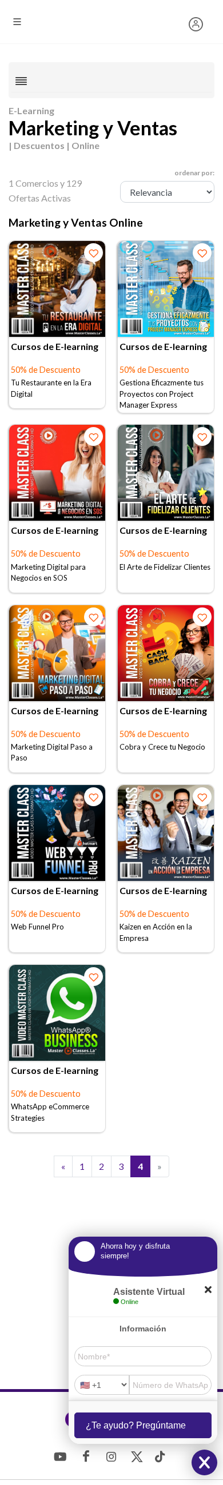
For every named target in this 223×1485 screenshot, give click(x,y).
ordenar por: (194, 172)
